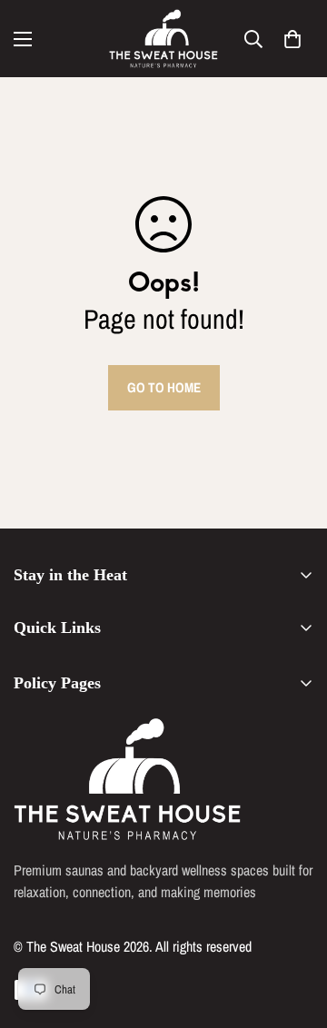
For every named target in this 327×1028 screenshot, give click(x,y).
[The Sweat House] (163, 38)
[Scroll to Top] (294, 932)
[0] (292, 39)
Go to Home (164, 387)
